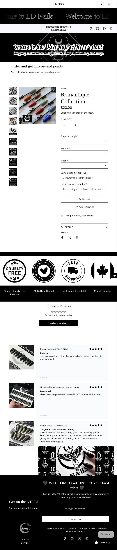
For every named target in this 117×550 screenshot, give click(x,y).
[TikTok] (111, 28)
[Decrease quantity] (64, 125)
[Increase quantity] (75, 125)
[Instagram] (97, 28)
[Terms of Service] (24, 528)
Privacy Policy (96, 528)
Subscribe (76, 519)
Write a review (58, 323)
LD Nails (58, 3)
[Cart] (109, 4)
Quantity (66, 119)
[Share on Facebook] (62, 238)
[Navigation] (5, 4)
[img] (95, 349)
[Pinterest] (104, 28)
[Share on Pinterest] (77, 238)
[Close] (108, 451)
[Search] (102, 4)
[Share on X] (69, 238)
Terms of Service (73, 531)
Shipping (65, 112)
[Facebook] (90, 28)
